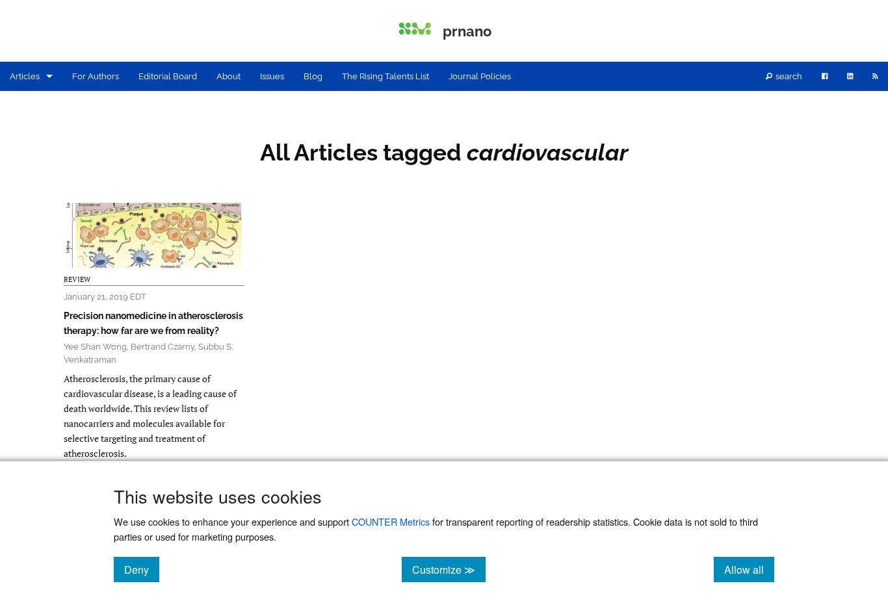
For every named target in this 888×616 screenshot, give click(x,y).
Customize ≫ (449, 569)
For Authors (95, 76)
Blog (313, 76)
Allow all (749, 569)
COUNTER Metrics (391, 521)
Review (77, 279)
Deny (141, 569)
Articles (25, 76)
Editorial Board (167, 76)
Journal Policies (480, 76)
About (228, 76)
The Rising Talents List (385, 76)
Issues (272, 76)
